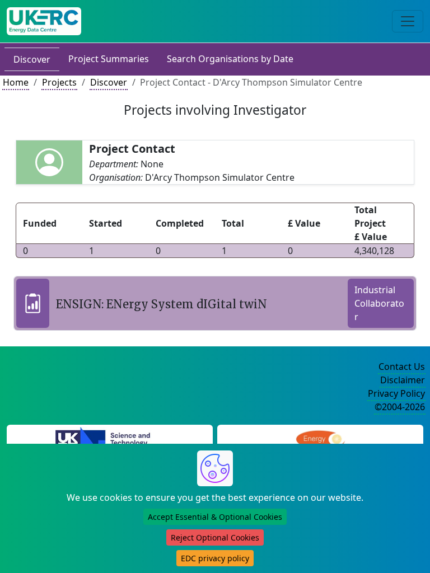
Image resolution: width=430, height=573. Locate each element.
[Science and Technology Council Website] (110, 440)
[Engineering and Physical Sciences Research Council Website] (320, 440)
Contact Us (401, 366)
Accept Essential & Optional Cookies (215, 516)
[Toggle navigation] (407, 21)
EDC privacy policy (215, 558)
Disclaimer (402, 380)
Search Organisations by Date (230, 59)
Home (16, 82)
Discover (31, 59)
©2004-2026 (400, 407)
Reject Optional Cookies (215, 537)
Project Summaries (108, 59)
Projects (59, 82)
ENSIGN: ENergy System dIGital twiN (161, 304)
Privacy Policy (396, 393)
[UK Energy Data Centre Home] (44, 21)
